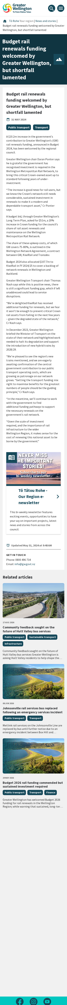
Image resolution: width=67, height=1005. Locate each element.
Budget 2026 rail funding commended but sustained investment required (33, 785)
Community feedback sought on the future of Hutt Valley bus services (28, 629)
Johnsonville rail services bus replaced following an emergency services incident (33, 710)
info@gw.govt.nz (24, 564)
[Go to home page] (17, 8)
